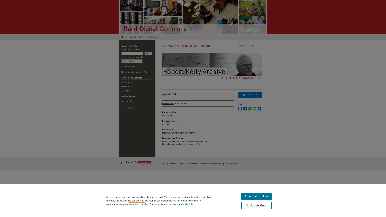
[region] (193, 200)
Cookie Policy (188, 204)
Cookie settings (137, 204)
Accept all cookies (256, 196)
